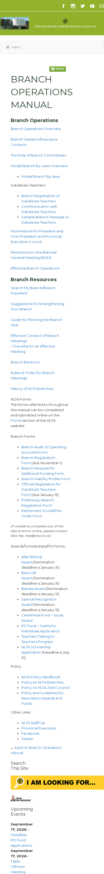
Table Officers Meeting (18, 866)
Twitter (27, 739)
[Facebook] (63, 6)
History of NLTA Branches (32, 388)
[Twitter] (83, 6)
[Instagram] (73, 6)
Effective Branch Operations (35, 268)
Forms (16, 420)
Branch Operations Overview (36, 129)
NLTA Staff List (33, 723)
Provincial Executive (38, 728)
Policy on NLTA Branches (42, 682)
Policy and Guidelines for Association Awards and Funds (42, 698)
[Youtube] (92, 6)
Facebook (30, 733)
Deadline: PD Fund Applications (21, 840)
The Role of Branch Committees (38, 155)
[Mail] (102, 6)
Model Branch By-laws (40, 176)
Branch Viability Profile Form (45, 479)
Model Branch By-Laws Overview (39, 166)
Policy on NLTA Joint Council (45, 687)
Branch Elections (25, 362)
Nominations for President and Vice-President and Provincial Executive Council (37, 236)
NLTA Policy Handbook (41, 677)
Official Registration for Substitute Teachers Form (41, 489)
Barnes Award (33, 588)
